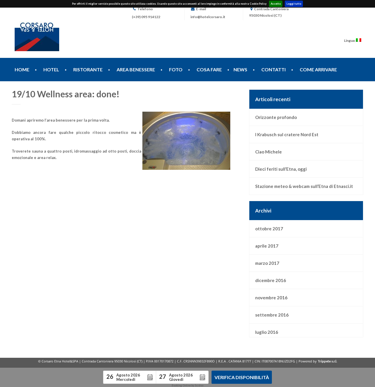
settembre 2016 (272, 314)
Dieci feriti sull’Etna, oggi (281, 169)
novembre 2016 (271, 297)
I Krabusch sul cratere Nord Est (286, 134)
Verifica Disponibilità (241, 377)
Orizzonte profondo (276, 117)
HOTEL (51, 69)
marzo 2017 (267, 263)
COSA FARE (209, 69)
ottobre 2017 (269, 228)
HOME (22, 69)
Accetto (276, 3)
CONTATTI (273, 69)
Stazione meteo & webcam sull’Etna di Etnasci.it (304, 186)
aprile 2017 (266, 245)
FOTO (176, 69)
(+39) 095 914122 (146, 17)
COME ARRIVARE (318, 69)
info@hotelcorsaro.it (207, 17)
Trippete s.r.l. (327, 361)
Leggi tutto (294, 3)
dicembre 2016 (270, 280)
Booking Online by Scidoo (187, 385)
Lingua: (350, 40)
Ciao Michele (268, 151)
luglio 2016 (266, 332)
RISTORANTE (88, 69)
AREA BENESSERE (136, 69)
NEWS (240, 69)
